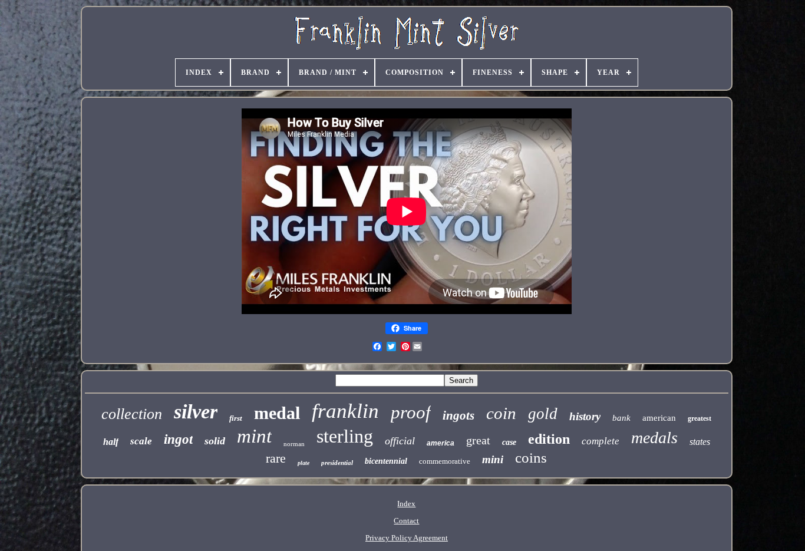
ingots (458, 415)
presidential (337, 462)
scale (141, 441)
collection (131, 414)
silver (195, 412)
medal (277, 413)
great (478, 440)
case (509, 442)
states (699, 442)
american (659, 418)
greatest (699, 418)
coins (531, 458)
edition (549, 439)
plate (303, 463)
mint (254, 436)
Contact (406, 520)
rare (276, 458)
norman (294, 443)
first (235, 418)
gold (542, 414)
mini (492, 459)
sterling (344, 436)
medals (654, 437)
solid (214, 441)
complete (600, 441)
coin (501, 413)
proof (411, 412)
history (585, 416)
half (110, 442)
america (440, 443)
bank (621, 418)
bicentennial (386, 461)
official (400, 441)
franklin (345, 411)
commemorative (444, 461)
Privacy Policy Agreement (406, 537)
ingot (178, 439)
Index (406, 503)
